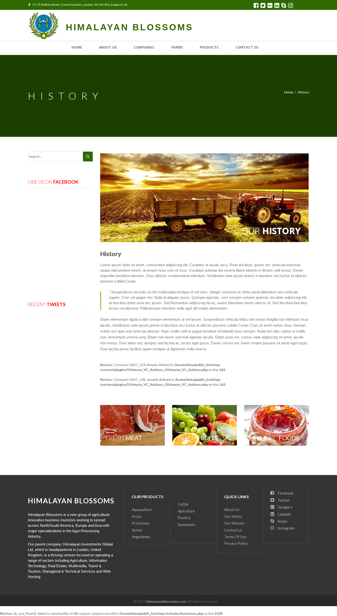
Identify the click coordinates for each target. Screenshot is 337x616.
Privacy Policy (236, 543)
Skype (282, 521)
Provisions (141, 523)
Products (209, 47)
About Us (108, 47)
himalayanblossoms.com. (166, 601)
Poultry (184, 517)
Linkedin (284, 514)
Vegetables (141, 536)
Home (77, 47)
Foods (274, 437)
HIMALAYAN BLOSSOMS (129, 27)
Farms (177, 47)
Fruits (197, 437)
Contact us (247, 47)
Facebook (285, 493)
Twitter (283, 500)
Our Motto (233, 516)
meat (123, 437)
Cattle (183, 504)
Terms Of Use (235, 536)
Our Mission (234, 523)
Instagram (285, 528)
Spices (137, 530)
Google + (285, 507)
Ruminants (186, 524)
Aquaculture (142, 509)
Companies (144, 47)
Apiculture (186, 511)
